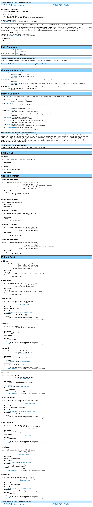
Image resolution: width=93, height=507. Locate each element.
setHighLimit (10, 120)
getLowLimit (10, 103)
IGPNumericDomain (9, 21)
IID (2, 66)
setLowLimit (10, 124)
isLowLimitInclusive (12, 110)
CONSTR (16, 5)
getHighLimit (10, 100)
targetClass (19, 53)
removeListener (11, 113)
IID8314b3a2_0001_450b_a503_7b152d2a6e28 (16, 66)
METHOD (22, 5)
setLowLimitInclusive (12, 127)
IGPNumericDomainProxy (14, 73)
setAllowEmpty (10, 117)
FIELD (12, 5)
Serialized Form (8, 42)
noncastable (19, 49)
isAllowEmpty (10, 107)
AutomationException (25, 304)
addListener (10, 96)
